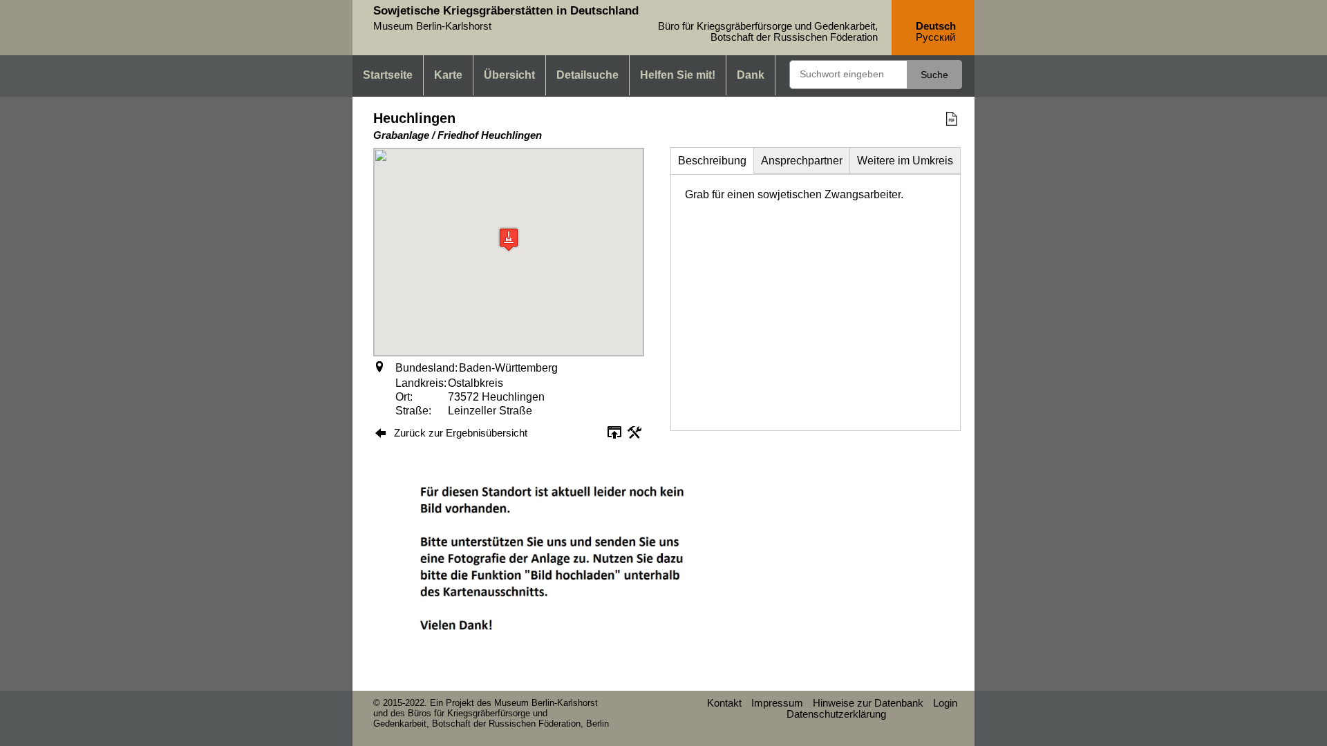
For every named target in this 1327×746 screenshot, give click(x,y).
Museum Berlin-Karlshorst (546, 703)
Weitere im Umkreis (905, 160)
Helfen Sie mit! (677, 75)
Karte (448, 75)
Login (945, 703)
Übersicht (509, 75)
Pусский (935, 37)
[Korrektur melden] (634, 437)
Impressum (777, 703)
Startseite (388, 75)
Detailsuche (587, 75)
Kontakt (724, 703)
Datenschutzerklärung (836, 714)
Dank (750, 75)
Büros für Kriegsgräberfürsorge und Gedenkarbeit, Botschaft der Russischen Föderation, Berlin (491, 718)
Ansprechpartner (802, 160)
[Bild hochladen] (614, 437)
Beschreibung (712, 160)
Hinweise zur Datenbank (868, 703)
